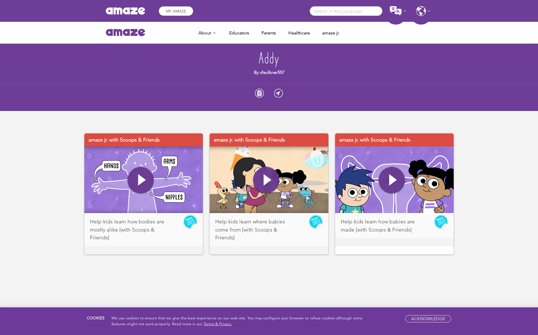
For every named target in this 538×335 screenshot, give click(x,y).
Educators (239, 33)
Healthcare (299, 33)
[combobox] (346, 11)
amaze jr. (331, 33)
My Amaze (176, 11)
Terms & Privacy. (218, 324)
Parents (268, 33)
